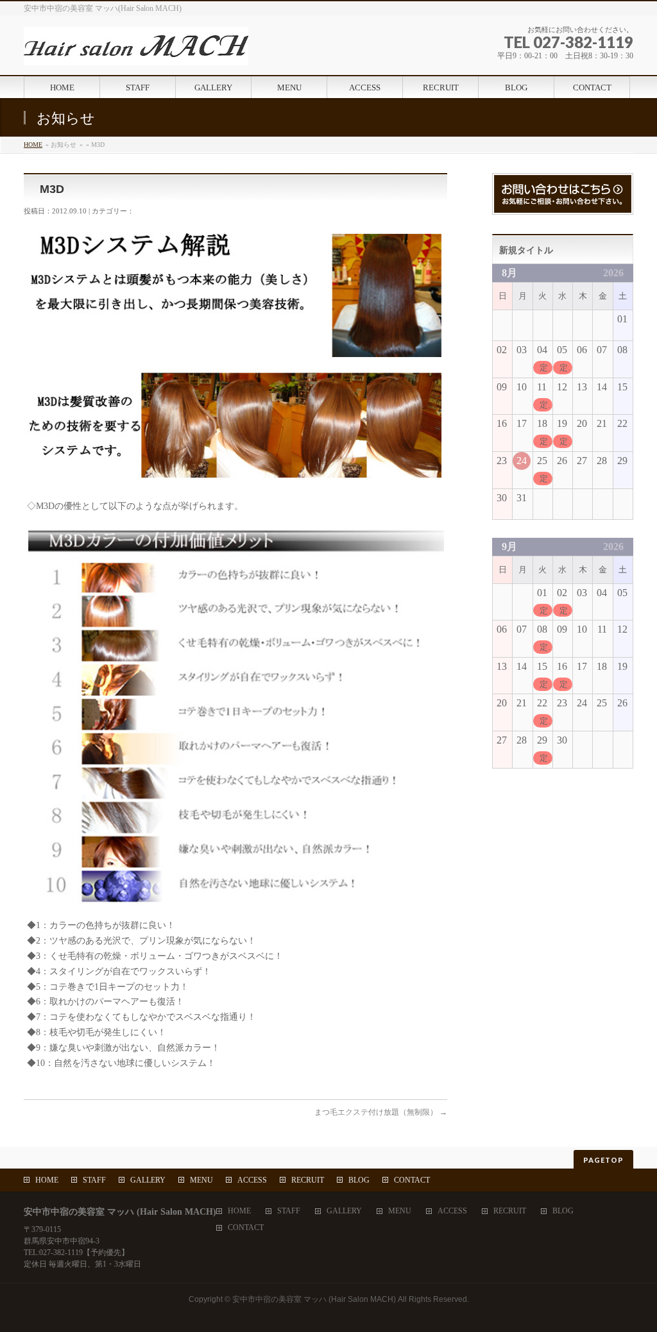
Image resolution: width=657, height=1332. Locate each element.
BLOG (359, 1180)
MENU (201, 1180)
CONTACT (412, 1180)
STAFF (94, 1180)
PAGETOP (603, 1160)
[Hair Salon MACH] (136, 51)
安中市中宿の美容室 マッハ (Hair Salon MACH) (314, 1299)
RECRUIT (307, 1180)
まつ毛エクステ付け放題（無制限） (380, 1112)
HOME (33, 144)
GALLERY (148, 1180)
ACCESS (252, 1180)
